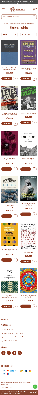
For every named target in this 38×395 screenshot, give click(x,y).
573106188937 (8, 329)
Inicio (6, 24)
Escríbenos (4, 319)
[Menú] (3, 9)
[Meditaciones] (34, 261)
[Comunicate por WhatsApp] (35, 387)
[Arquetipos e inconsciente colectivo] (15, 306)
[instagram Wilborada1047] (3, 353)
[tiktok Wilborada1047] (14, 353)
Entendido (33, 392)
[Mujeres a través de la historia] (34, 79)
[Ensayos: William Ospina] (34, 122)
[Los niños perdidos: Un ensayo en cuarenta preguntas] (15, 78)
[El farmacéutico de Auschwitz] (34, 214)
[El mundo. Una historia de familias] (34, 306)
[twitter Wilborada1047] (20, 353)
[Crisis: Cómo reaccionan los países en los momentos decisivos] (15, 216)
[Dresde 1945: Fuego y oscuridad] (34, 169)
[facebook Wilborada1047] (9, 353)
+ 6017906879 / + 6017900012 (13, 333)
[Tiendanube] (7, 387)
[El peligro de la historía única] (15, 260)
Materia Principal (15, 24)
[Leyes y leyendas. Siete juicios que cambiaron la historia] (15, 124)
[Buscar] (34, 16)
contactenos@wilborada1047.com (15, 337)
